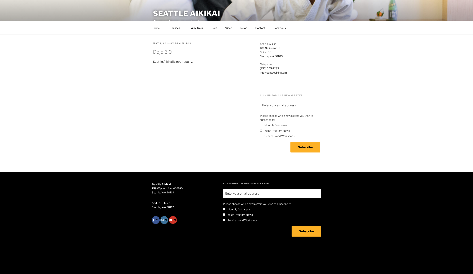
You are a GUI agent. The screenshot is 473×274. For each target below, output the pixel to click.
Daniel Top (183, 43)
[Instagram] (164, 220)
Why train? (197, 28)
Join (214, 28)
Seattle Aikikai (186, 13)
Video (228, 28)
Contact (260, 28)
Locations (279, 28)
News (243, 28)
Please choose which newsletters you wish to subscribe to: (286, 117)
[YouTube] (173, 220)
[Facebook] (156, 220)
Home (156, 28)
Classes (175, 28)
